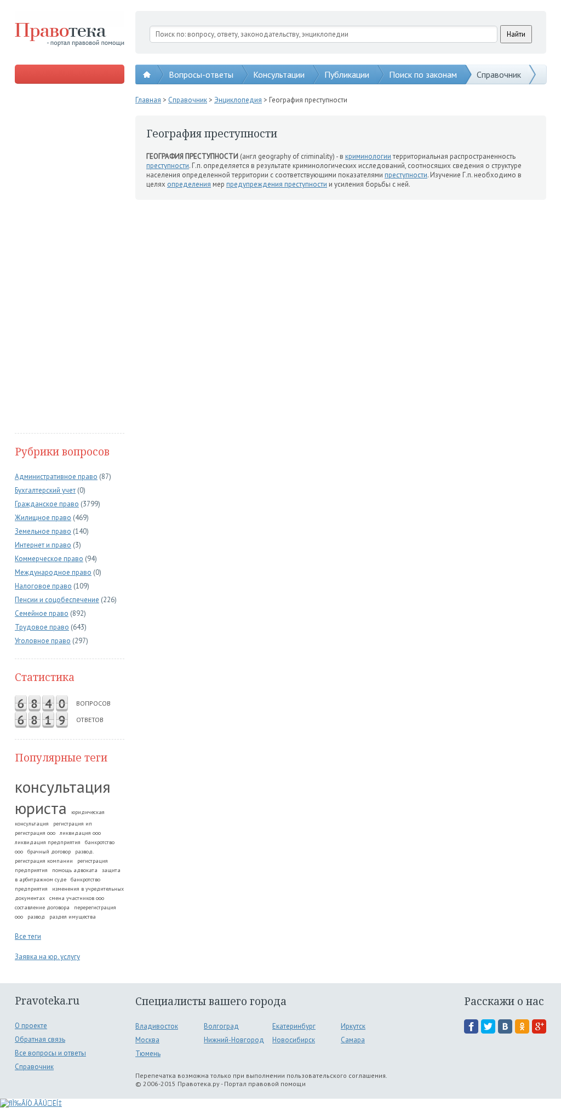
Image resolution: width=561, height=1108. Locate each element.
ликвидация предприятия (48, 842)
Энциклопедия (238, 100)
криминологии (368, 156)
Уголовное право (43, 640)
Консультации (279, 74)
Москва (147, 1039)
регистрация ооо (35, 832)
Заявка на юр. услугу (47, 956)
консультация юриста (63, 797)
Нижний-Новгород (234, 1039)
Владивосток (156, 1026)
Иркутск (353, 1026)
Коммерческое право (49, 558)
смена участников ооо (76, 898)
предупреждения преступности (276, 184)
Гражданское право (47, 504)
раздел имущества (72, 916)
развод (36, 916)
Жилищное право (43, 517)
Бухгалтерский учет (45, 490)
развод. (84, 851)
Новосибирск (293, 1039)
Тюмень (148, 1053)
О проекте (31, 1025)
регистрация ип (72, 823)
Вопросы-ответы (201, 74)
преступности (167, 165)
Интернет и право (43, 545)
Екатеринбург (294, 1026)
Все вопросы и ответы (50, 1053)
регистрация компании (44, 860)
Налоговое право (43, 586)
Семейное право (41, 613)
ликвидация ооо (80, 832)
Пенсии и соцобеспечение (57, 599)
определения (189, 184)
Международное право (53, 572)
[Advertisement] (69, 259)
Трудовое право (42, 627)
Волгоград (221, 1026)
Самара (353, 1039)
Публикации (346, 74)
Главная (148, 100)
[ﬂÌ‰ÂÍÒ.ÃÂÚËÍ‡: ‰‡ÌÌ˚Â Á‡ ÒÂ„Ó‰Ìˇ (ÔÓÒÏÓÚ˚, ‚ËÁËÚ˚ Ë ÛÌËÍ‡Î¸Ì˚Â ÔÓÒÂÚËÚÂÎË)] (31, 1103)
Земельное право (43, 531)
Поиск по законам (423, 74)
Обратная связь (40, 1039)
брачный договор (49, 851)
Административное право (56, 476)
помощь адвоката (75, 870)
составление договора (42, 907)
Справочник (499, 74)
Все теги (28, 936)
